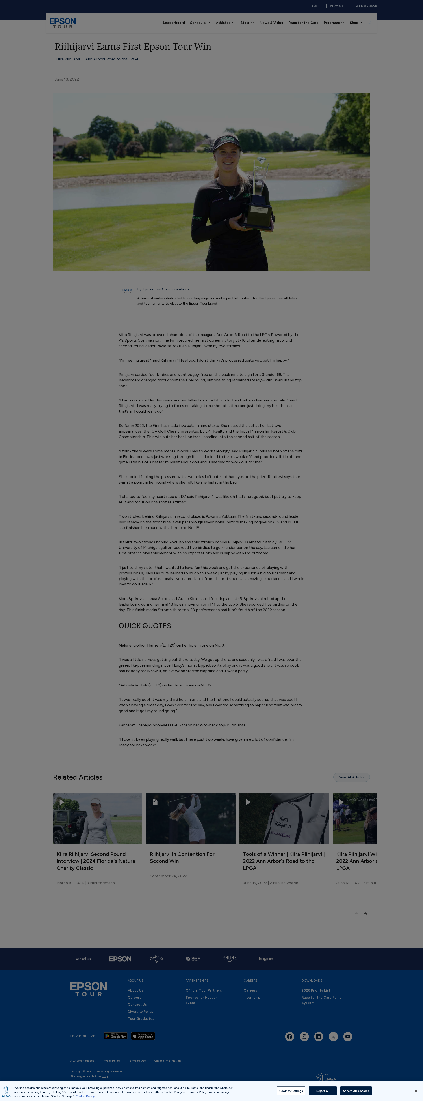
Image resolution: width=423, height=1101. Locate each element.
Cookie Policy (85, 1096)
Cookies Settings (291, 1090)
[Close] (416, 1091)
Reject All (323, 1090)
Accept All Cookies (356, 1090)
